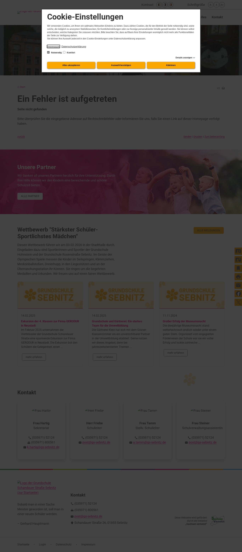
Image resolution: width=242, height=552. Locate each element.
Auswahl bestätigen (121, 65)
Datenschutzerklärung (73, 46)
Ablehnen (171, 65)
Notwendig (56, 52)
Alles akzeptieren (71, 65)
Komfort (70, 52)
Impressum (53, 46)
